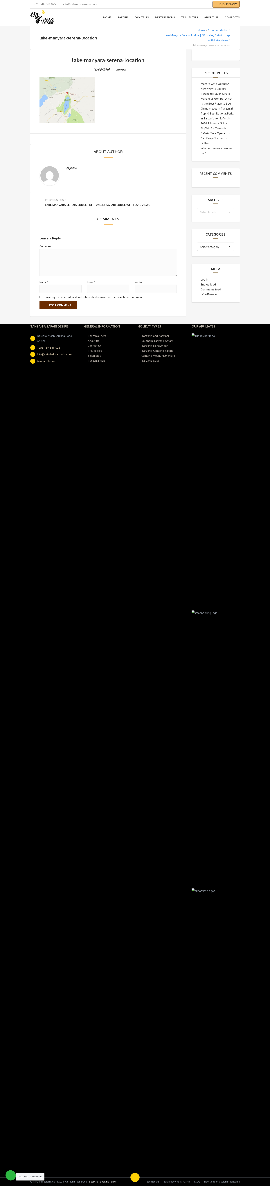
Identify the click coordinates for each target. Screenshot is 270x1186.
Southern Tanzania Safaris (157, 341)
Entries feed (208, 284)
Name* (43, 282)
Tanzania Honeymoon (154, 346)
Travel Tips (189, 17)
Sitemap (93, 1181)
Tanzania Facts (97, 336)
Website (140, 282)
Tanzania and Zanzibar (155, 336)
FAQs (197, 1181)
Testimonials (152, 1181)
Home (107, 17)
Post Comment (60, 305)
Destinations (165, 17)
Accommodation (218, 30)
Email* (91, 282)
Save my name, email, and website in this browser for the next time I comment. (94, 297)
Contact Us (94, 346)
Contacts (232, 17)
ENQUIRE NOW (228, 4)
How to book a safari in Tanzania (222, 1181)
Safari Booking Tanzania (177, 1181)
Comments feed (211, 289)
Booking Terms (108, 1181)
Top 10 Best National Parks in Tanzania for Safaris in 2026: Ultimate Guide (217, 118)
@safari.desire (46, 361)
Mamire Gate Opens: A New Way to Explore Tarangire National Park (215, 88)
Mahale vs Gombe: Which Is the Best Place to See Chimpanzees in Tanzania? (217, 103)
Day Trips (142, 17)
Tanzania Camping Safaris (157, 350)
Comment (45, 246)
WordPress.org (210, 294)
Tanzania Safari (150, 360)
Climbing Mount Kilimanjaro (158, 355)
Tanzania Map (96, 360)
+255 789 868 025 (48, 347)
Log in (204, 279)
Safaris (123, 17)
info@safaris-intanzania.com (54, 354)
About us (211, 17)
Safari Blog (94, 355)
